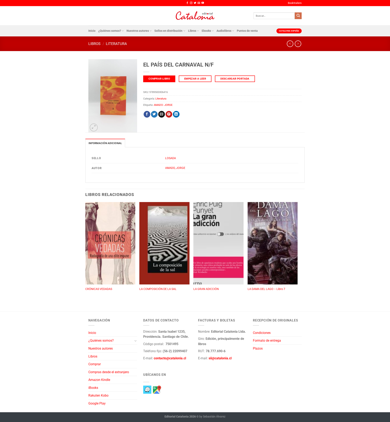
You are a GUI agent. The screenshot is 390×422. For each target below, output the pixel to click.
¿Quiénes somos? (109, 31)
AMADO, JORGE (175, 168)
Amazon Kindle (99, 380)
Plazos (258, 348)
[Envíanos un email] (199, 3)
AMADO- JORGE (163, 104)
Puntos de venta (247, 31)
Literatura (116, 44)
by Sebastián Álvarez (212, 416)
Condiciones (262, 333)
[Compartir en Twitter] (154, 114)
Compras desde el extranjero (108, 372)
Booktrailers (295, 2)
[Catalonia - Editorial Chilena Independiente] (195, 15)
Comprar (94, 364)
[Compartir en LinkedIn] (176, 114)
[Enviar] (298, 15)
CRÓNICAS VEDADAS (98, 289)
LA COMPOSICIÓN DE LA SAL (158, 289)
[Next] (297, 252)
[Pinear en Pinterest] (169, 114)
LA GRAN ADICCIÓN (206, 289)
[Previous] (85, 252)
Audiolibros (224, 31)
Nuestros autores (138, 31)
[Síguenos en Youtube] (203, 3)
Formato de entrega (267, 340)
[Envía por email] (161, 114)
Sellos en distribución (168, 31)
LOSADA (170, 158)
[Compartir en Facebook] (147, 114)
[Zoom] (94, 127)
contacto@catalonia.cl (170, 358)
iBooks (93, 388)
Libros (192, 31)
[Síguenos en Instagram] (191, 3)
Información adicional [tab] (105, 143)
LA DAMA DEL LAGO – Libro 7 (266, 289)
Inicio (91, 31)
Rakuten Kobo (98, 395)
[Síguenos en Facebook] (187, 3)
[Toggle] (135, 340)
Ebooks (206, 31)
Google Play (97, 403)
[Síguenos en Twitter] (195, 3)
